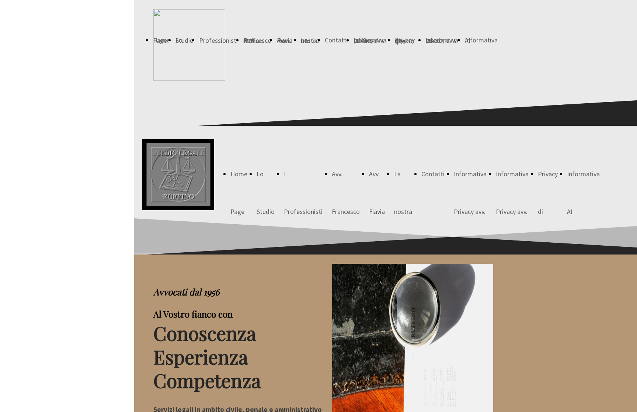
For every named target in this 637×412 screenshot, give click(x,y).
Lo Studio (184, 40)
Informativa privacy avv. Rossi (441, 40)
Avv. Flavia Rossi (285, 40)
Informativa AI (481, 40)
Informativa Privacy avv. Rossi (470, 211)
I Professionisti (218, 40)
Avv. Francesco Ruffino (257, 40)
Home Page (161, 40)
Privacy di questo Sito (405, 40)
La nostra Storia (310, 40)
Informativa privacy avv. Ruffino (370, 40)
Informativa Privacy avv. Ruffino (512, 211)
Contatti (336, 40)
